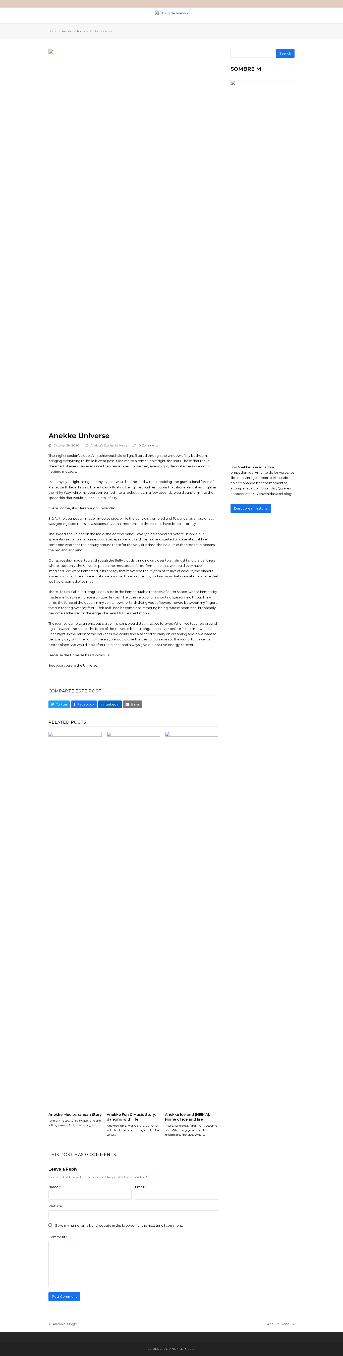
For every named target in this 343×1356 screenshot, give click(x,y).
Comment (57, 1237)
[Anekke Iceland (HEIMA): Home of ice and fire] (191, 920)
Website (55, 1206)
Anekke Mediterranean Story (75, 1114)
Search (285, 53)
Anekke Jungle (62, 1324)
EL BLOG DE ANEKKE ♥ (167, 1348)
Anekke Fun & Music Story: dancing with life (131, 1117)
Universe (121, 445)
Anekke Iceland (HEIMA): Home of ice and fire (187, 1117)
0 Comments (148, 445)
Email (140, 1187)
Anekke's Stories (101, 445)
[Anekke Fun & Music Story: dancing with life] (133, 920)
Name (54, 1187)
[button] (59, 704)
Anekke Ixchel (278, 1324)
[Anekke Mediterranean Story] (75, 920)
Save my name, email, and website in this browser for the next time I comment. (119, 1225)
